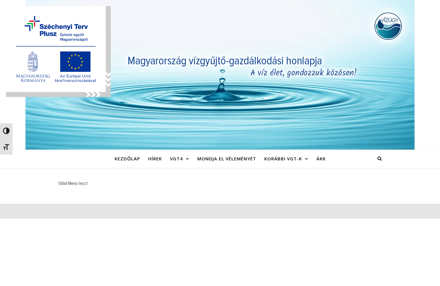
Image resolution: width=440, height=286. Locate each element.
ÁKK (321, 159)
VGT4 (176, 159)
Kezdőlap (127, 159)
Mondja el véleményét (226, 159)
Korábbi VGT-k (283, 159)
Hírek (155, 159)
